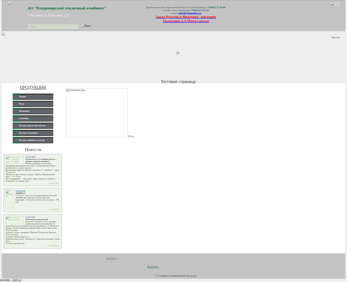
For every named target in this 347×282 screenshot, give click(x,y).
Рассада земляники (28, 133)
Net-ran (191, 275)
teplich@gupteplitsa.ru (189, 13)
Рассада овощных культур (32, 140)
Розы (21, 104)
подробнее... (54, 183)
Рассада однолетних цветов (32, 125)
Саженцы (23, 118)
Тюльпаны (24, 111)
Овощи (22, 96)
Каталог (336, 37)
